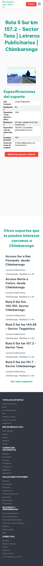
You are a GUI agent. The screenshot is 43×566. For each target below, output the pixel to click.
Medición (5, 526)
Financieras (6, 497)
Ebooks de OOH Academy (12, 520)
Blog (4, 533)
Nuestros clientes (9, 544)
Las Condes (6, 457)
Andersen (6, 441)
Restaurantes (7, 500)
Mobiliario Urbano (9, 417)
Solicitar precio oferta (21, 154)
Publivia (5, 437)
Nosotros (6, 540)
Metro (4, 407)
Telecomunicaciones (10, 494)
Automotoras (7, 491)
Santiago (5, 454)
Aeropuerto (6, 423)
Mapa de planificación (10, 513)
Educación (6, 487)
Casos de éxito (8, 553)
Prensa (4, 547)
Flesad (4, 444)
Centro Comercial (9, 420)
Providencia (6, 463)
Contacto (6, 550)
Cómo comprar (8, 529)
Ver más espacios (21, 381)
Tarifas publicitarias (9, 517)
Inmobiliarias (7, 484)
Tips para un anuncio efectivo (13, 523)
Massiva (5, 434)
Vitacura (5, 460)
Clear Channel (7, 431)
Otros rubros (7, 503)
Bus (3, 413)
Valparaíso (6, 470)
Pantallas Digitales (9, 410)
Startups (5, 481)
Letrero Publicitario (9, 404)
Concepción (7, 467)
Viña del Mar (6, 473)
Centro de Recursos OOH (11, 557)
